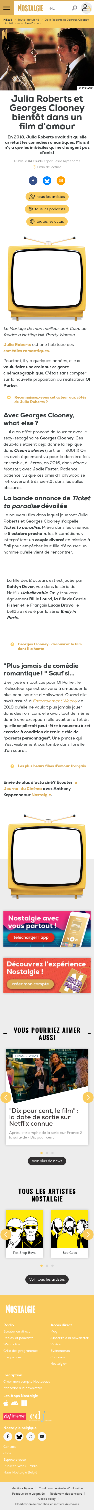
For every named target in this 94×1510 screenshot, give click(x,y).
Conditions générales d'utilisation (61, 1488)
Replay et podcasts (18, 1338)
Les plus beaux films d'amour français (52, 766)
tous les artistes (50, 196)
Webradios (11, 1344)
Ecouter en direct (16, 1331)
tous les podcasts (49, 209)
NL (51, 9)
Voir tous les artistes (47, 1279)
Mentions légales (22, 1488)
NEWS (7, 20)
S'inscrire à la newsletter (69, 1338)
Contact (9, 1447)
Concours (57, 1357)
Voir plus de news (47, 1161)
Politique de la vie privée (28, 1494)
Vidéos (55, 1344)
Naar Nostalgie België (20, 1472)
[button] (41, 1153)
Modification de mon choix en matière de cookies (47, 1504)
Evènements (60, 1351)
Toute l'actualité (28, 20)
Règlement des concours (66, 1494)
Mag (53, 1331)
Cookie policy (47, 1499)
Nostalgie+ (58, 1364)
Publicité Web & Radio (20, 1466)
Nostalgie (41, 795)
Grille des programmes (20, 1351)
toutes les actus (50, 221)
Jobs (7, 1453)
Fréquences (12, 1357)
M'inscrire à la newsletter (22, 1388)
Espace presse (14, 1460)
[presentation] (5, 1097)
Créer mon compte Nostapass (26, 1381)
